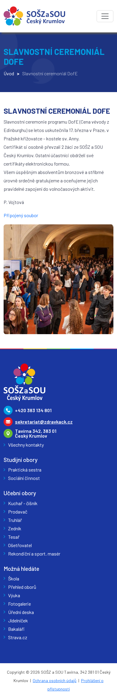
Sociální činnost (24, 478)
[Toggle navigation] (105, 16)
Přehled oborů (22, 587)
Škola (13, 578)
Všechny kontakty (26, 445)
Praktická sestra (24, 469)
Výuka (14, 595)
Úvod (9, 73)
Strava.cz (17, 637)
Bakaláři (16, 629)
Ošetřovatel (20, 545)
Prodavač (17, 511)
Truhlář (15, 520)
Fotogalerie (19, 604)
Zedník (14, 528)
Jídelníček (18, 620)
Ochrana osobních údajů (54, 680)
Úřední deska (21, 612)
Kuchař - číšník (23, 503)
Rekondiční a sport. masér (34, 553)
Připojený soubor (21, 215)
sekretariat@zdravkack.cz (44, 421)
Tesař (14, 537)
